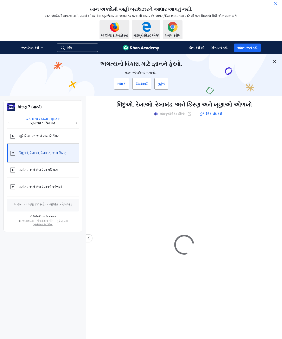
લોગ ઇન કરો (219, 47)
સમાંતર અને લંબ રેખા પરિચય (38, 170)
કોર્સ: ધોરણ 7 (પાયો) (37, 119)
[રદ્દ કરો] (275, 3)
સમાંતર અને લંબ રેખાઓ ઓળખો (40, 187)
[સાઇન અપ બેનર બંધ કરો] (274, 61)
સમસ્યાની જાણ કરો (233, 258)
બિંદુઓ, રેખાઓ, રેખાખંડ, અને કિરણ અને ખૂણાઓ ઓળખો (45, 153)
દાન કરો (194, 47)
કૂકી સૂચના (62, 221)
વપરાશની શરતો (26, 221)
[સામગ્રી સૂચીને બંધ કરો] (89, 238)
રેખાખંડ (67, 204)
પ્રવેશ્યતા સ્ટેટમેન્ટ (43, 224)
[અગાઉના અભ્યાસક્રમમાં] (9, 122)
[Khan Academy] (141, 47)
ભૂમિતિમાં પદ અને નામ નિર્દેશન (39, 136)
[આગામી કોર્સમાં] (76, 122)
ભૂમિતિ (53, 204)
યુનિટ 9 (55, 119)
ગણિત (18, 204)
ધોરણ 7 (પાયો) (35, 204)
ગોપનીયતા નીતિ (45, 221)
